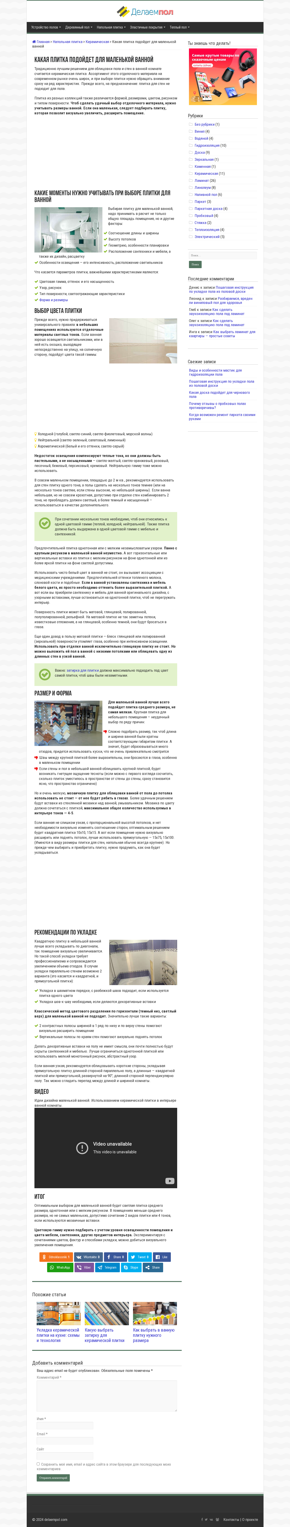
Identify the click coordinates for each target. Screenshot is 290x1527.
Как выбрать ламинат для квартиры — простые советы (222, 333)
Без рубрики (205, 124)
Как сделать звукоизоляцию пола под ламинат (216, 311)
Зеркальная (204, 159)
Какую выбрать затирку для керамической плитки (104, 1335)
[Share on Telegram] (17, 101)
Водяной (201, 138)
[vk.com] (211, 1519)
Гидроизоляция (207, 145)
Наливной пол (206, 194)
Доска (200, 152)
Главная (43, 41)
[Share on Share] (17, 114)
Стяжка (200, 222)
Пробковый (204, 215)
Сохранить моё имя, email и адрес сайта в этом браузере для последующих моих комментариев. (104, 1466)
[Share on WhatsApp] (17, 88)
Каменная (203, 166)
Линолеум (203, 187)
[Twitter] (206, 1519)
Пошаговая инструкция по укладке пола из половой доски (221, 289)
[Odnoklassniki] (217, 1519)
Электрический (207, 236)
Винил (200, 131)
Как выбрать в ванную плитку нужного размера (154, 1335)
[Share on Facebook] (17, 69)
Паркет (200, 201)
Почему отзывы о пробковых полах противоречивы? (217, 405)
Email (42, 1434)
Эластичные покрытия (146, 27)
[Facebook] (202, 1519)
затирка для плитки (83, 670)
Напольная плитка (110, 27)
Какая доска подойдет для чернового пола (219, 394)
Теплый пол (178, 27)
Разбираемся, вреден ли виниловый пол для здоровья (220, 300)
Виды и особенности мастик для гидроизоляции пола (215, 372)
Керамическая (97, 41)
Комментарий (49, 1377)
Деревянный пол (77, 27)
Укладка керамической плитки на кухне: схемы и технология (58, 1335)
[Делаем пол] (145, 11)
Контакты (231, 1519)
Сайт (40, 1449)
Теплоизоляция (207, 229)
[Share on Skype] (17, 107)
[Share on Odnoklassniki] (17, 82)
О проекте (250, 1519)
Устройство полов (44, 27)
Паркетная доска (208, 208)
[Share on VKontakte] (17, 75)
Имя (41, 1418)
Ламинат (202, 180)
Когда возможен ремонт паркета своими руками (222, 416)
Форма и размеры (53, 300)
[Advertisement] (106, 151)
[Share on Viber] (17, 94)
